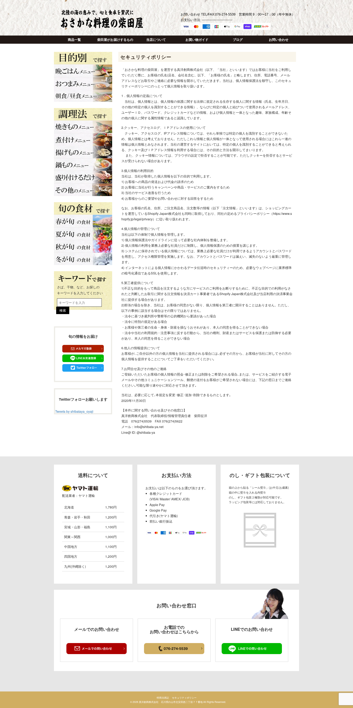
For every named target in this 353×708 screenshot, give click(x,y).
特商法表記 (163, 697)
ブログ (238, 39)
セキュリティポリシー (184, 697)
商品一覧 (74, 39)
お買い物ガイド (196, 39)
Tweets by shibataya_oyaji (74, 411)
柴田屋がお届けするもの (115, 39)
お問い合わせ (278, 39)
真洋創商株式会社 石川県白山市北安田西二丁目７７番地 (171, 702)
